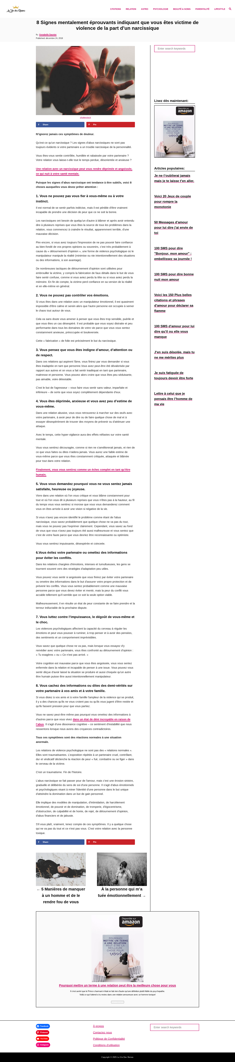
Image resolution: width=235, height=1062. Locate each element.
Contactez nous (102, 1032)
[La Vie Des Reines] (34, 9)
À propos (98, 1026)
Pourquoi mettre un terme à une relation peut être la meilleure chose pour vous (117, 985)
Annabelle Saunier (48, 34)
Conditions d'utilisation (106, 1045)
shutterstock (85, 117)
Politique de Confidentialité (109, 1038)
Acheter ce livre (117, 1002)
